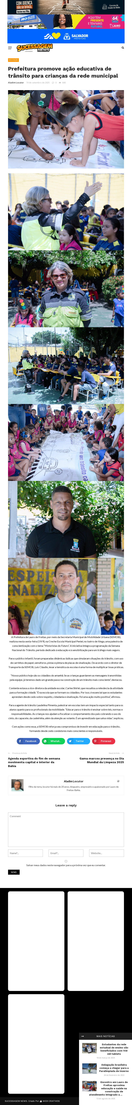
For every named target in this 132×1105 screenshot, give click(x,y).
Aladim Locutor (16, 82)
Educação (13, 60)
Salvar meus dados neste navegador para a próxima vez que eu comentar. (66, 865)
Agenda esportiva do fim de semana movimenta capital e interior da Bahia (34, 762)
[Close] (82, 1036)
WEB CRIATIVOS (51, 1101)
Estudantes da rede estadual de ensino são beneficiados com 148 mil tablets (114, 1049)
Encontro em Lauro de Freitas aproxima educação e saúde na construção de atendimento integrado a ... (108, 1088)
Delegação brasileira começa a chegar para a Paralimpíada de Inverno (114, 1068)
